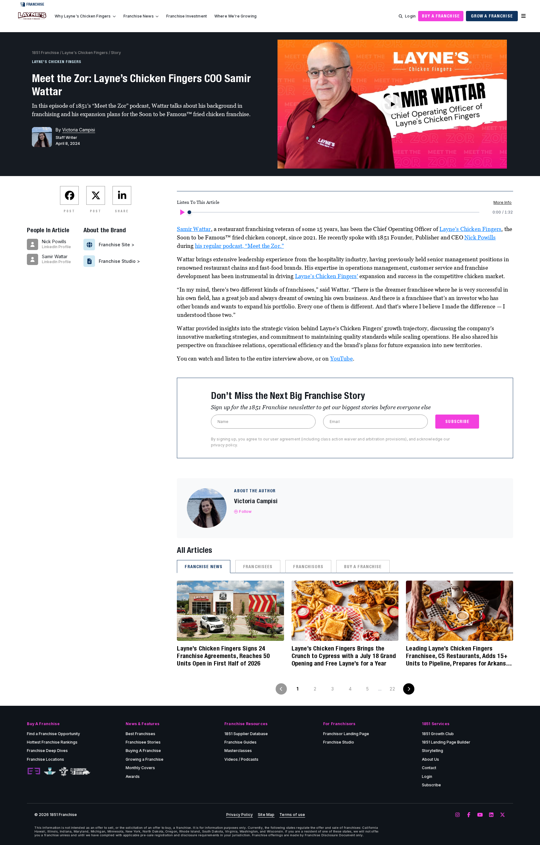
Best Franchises (140, 733)
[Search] (400, 16)
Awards (133, 776)
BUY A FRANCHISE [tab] (363, 566)
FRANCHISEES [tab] (257, 566)
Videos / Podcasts (241, 759)
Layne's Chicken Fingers (85, 52)
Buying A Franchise (143, 750)
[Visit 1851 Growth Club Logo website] (80, 771)
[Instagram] (457, 815)
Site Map (266, 815)
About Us (430, 759)
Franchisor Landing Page (346, 733)
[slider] (189, 212)
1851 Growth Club (438, 733)
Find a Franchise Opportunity (53, 733)
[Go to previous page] (281, 689)
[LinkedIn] (491, 815)
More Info (502, 202)
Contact (429, 767)
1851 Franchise (45, 52)
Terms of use (292, 815)
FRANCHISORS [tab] (308, 566)
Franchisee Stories (143, 742)
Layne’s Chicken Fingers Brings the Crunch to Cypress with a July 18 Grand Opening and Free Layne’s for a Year (344, 656)
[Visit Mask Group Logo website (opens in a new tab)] (63, 771)
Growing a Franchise (144, 759)
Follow (245, 511)
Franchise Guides (240, 742)
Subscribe (431, 785)
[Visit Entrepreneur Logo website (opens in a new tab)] (34, 771)
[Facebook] (469, 815)
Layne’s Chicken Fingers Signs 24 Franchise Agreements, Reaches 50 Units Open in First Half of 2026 (223, 656)
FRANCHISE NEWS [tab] (203, 566)
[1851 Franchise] (32, 19)
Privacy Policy (239, 815)
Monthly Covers (140, 767)
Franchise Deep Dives (47, 750)
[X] (502, 815)
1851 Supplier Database (246, 733)
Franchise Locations (45, 759)
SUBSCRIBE (457, 421)
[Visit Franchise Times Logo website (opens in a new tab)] (50, 771)
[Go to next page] (408, 689)
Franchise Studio (338, 742)
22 (392, 688)
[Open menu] (523, 16)
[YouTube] (480, 815)
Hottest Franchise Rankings (52, 742)
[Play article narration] (182, 212)
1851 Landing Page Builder (446, 742)
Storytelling (432, 750)
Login (410, 16)
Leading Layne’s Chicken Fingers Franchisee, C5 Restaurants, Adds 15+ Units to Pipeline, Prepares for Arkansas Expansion (459, 656)
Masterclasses (238, 750)
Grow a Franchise (492, 15)
